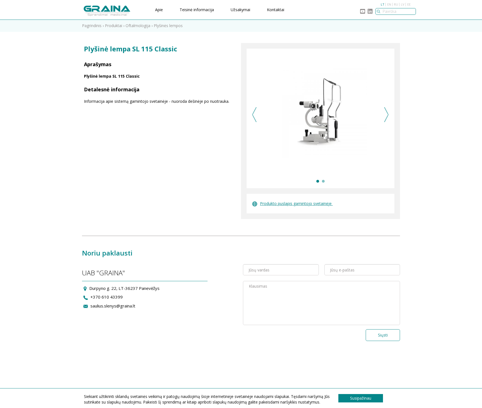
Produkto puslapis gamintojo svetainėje (296, 203)
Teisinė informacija (197, 9)
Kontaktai (275, 9)
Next (386, 114)
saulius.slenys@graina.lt (112, 306)
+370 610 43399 (106, 297)
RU (396, 4)
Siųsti (383, 335)
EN (389, 4)
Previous (254, 114)
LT (382, 4)
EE (409, 4)
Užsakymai (240, 9)
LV (402, 4)
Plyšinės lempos (168, 25)
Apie (159, 9)
